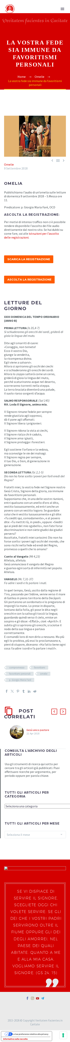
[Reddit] (34, 691)
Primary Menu (62, 9)
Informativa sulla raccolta (15, 1039)
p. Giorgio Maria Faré (20, 680)
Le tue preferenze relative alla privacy (30, 1034)
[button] (54, 711)
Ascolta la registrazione (29, 279)
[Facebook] (6, 691)
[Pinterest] (17, 691)
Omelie (9, 164)
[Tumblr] (23, 691)
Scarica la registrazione (28, 259)
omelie (43, 673)
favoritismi (39, 667)
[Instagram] (32, 998)
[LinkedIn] (29, 691)
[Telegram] (42, 998)
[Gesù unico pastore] (18, 732)
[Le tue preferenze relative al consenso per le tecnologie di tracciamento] (63, 1035)
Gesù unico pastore (37, 730)
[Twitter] (12, 691)
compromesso (16, 667)
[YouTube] (37, 998)
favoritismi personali (20, 673)
